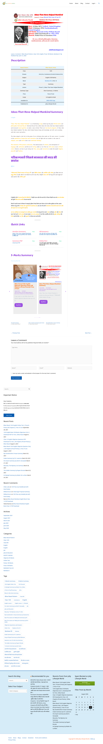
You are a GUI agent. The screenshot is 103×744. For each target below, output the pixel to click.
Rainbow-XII (48, 81)
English (42, 54)
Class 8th (6, 542)
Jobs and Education (9, 609)
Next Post (88, 333)
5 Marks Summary (10, 581)
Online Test (7, 560)
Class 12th (36, 54)
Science (17, 631)
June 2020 (6, 525)
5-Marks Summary (23, 581)
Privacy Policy (12, 740)
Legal (93, 3)
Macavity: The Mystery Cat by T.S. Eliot (14, 612)
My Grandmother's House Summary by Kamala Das (17, 614)
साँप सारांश (7, 666)
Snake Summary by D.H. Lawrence (13, 458)
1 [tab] (34, 317)
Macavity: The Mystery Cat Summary (13, 465)
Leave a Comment (16, 54)
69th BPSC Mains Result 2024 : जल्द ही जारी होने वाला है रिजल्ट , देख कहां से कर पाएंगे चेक (40, 682)
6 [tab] (40, 317)
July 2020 (6, 523)
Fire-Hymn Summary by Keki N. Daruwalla (15, 461)
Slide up (92, 739)
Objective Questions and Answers (13, 625)
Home (71, 3)
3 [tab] (37, 317)
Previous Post (15, 333)
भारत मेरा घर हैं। (16, 657)
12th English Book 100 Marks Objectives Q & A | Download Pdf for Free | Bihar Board (62, 691)
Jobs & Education (8, 553)
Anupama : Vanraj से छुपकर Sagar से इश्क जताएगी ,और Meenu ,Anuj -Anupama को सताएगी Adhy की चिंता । (40, 703)
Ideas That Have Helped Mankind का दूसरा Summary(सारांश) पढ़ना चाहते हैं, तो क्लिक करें (21, 234)
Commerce (17, 600)
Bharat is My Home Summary (11, 593)
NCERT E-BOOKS (8, 555)
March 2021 (7, 520)
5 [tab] (39, 317)
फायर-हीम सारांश (8, 657)
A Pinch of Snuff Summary (11, 590)
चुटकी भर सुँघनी (17, 651)
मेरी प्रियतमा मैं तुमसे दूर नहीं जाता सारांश (12, 663)
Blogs (19, 738)
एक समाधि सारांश (22, 649)
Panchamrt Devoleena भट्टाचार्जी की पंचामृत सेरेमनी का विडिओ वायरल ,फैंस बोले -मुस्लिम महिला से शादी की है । (40, 697)
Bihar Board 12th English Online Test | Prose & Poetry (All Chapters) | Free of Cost (62, 684)
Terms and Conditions (41, 738)
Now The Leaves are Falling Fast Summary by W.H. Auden (16, 621)
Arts (20, 590)
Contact (87, 3)
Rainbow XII (8, 631)
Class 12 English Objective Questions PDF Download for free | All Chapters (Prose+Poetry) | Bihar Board (48, 286)
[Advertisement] (35, 186)
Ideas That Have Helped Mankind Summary (25, 284)
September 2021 (8, 515)
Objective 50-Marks (9, 558)
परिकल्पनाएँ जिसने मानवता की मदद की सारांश (13, 654)
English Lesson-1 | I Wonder (21, 603)
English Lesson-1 (8, 603)
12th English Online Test (10, 584)
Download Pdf (16, 243)
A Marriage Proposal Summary (21, 491)
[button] (9, 291)
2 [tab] (35, 317)
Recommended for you (40, 676)
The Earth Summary (15, 322)
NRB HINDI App (50, 100)
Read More (18, 302)
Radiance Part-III (16, 628)
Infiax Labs (6, 487)
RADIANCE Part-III (9, 568)
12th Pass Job (21, 584)
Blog (82, 3)
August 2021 (7, 518)
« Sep (76, 714)
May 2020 (6, 528)
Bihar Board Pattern (27, 54)
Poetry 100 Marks (45, 293)
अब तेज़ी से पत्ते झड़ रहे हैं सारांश (10, 649)
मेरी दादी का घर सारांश (25, 660)
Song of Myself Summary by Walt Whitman (15, 637)
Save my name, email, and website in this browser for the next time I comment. (34, 373)
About (76, 3)
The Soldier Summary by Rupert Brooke (14, 470)
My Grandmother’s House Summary (53, 322)
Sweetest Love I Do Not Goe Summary (14, 640)
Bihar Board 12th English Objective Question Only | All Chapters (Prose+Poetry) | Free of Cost (62, 705)
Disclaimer (31, 738)
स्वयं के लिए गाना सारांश (15, 666)
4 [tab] (38, 317)
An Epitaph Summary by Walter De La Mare (15, 475)
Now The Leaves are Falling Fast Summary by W (16, 617)
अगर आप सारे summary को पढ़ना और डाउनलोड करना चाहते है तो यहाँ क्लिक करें (48, 234)
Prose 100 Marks (48, 54)
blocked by (85, 683)
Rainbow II (57, 54)
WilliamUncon (7, 491)
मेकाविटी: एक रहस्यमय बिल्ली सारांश (11, 660)
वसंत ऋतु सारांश (25, 663)
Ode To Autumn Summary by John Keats (36, 322)
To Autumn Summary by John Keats (13, 646)
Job (4, 550)
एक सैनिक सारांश (8, 651)
